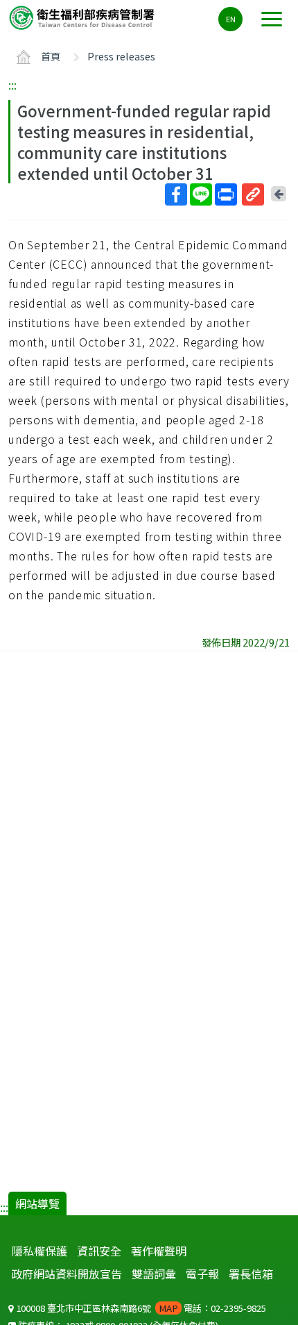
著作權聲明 (158, 1250)
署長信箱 (251, 1273)
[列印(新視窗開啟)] (225, 194)
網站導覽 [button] (37, 1203)
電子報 (202, 1273)
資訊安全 (99, 1250)
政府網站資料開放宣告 (66, 1273)
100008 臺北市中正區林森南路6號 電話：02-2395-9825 (140, 1308)
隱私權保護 (39, 1250)
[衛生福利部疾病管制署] (83, 17)
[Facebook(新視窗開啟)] (176, 194)
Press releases (121, 56)
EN (231, 18)
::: (12, 84)
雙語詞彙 (154, 1273)
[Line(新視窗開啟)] (201, 194)
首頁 (50, 56)
